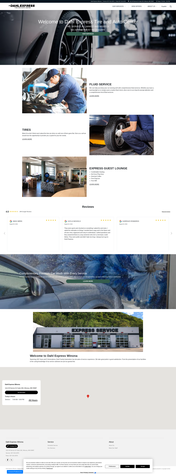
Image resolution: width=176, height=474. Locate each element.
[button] (88, 396)
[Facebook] (7, 460)
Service (51, 442)
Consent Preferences (15, 472)
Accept (143, 466)
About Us (111, 445)
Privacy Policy (20, 468)
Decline (127, 466)
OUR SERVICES (88, 34)
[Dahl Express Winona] (21, 6)
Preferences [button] (49, 468)
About (111, 442)
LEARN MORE (94, 96)
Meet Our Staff (113, 448)
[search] (171, 6)
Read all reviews (166, 211)
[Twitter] (11, 460)
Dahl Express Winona (11, 468)
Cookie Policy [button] (87, 466)
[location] (128, 1)
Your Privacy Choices (87, 472)
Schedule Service (53, 445)
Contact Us (13, 446)
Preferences (112, 466)
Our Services (51, 448)
